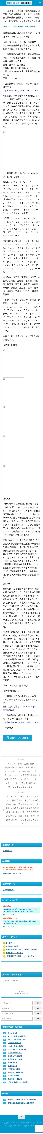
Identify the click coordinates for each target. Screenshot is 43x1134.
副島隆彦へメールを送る (14, 953)
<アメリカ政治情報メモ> (16, 1039)
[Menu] (40, 3)
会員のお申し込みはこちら (12, 873)
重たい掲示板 (12, 1033)
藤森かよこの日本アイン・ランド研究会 (22, 1099)
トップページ (10, 943)
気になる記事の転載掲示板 (17, 1036)
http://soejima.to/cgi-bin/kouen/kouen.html (20, 90)
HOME (5, 26)
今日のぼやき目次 (12, 946)
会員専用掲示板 (8, 890)
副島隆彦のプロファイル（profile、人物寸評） (22, 949)
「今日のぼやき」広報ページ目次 (24, 26)
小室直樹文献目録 (14, 1069)
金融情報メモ (12, 1066)
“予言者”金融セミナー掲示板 (18, 1082)
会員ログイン (7, 851)
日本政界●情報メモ (14, 1043)
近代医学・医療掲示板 (15, 1072)
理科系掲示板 (12, 1062)
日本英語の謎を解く (15, 1053)
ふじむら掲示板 (13, 1076)
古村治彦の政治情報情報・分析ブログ (21, 1103)
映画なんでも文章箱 (15, 1056)
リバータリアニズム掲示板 (17, 1049)
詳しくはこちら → (9, 914)
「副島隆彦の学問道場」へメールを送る (20, 956)
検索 (38, 1003)
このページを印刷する (19, 738)
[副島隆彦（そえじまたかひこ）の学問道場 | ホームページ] (19, 3)
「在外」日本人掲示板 (15, 1046)
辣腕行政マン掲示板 (15, 1079)
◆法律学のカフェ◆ (15, 1059)
